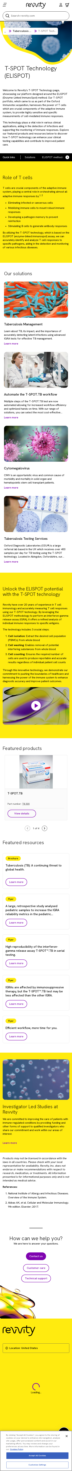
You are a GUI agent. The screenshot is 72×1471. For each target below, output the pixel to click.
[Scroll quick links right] (65, 157)
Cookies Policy (16, 1449)
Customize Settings (37, 1465)
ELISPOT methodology (55, 157)
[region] (36, 1451)
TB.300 (26, 803)
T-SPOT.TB (15, 793)
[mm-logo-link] (36, 5)
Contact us (36, 1256)
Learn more (10, 1143)
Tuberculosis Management (29, 31)
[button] (61, 5)
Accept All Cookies (37, 1455)
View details (21, 813)
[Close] (66, 1436)
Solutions (30, 157)
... (5, 31)
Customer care (36, 1268)
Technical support (36, 1278)
